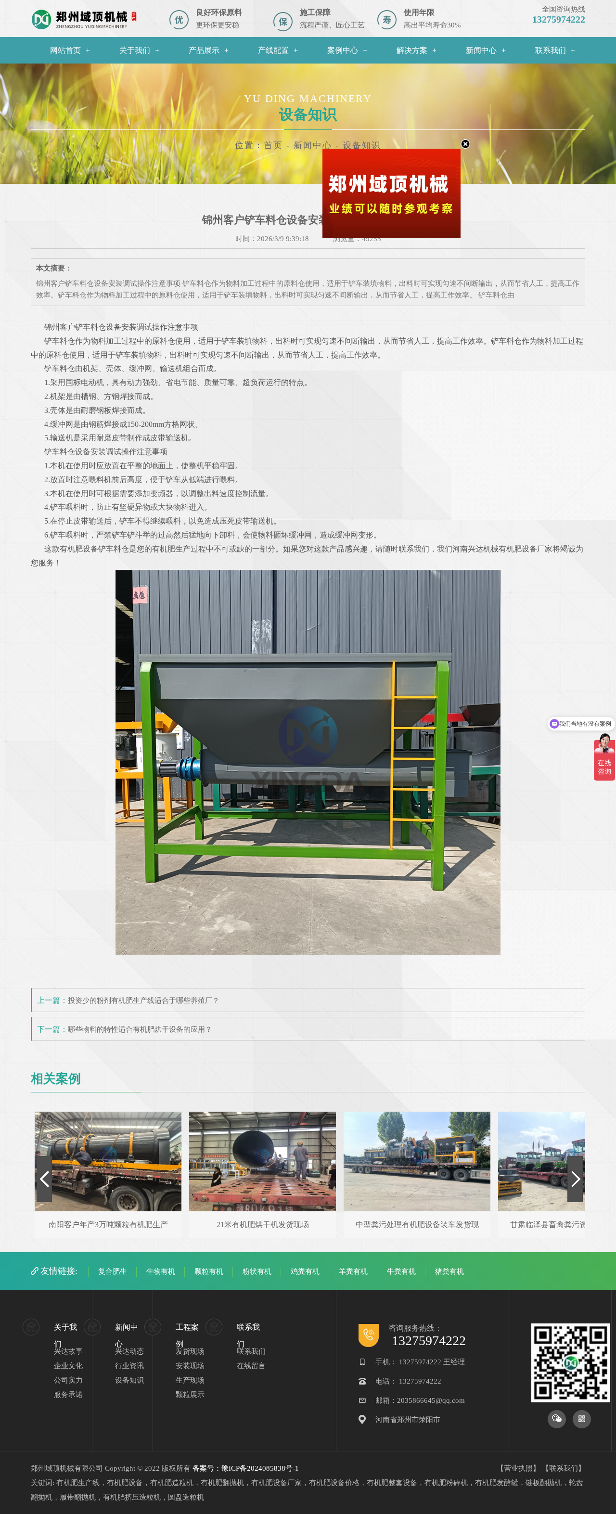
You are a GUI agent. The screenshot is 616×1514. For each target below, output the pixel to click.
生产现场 (190, 1380)
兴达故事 (68, 1351)
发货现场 (190, 1351)
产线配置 (273, 50)
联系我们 (550, 50)
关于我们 (134, 50)
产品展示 (204, 50)
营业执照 (518, 1468)
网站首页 (65, 50)
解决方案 (412, 50)
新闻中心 (481, 50)
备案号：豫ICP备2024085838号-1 (245, 1468)
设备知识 (129, 1380)
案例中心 (342, 50)
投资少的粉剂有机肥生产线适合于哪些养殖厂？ (143, 1000)
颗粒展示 (190, 1395)
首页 (273, 145)
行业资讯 (129, 1366)
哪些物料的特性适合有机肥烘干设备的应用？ (140, 1029)
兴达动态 (129, 1351)
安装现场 (190, 1366)
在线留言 (251, 1366)
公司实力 (68, 1380)
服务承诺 (68, 1395)
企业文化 (68, 1366)
